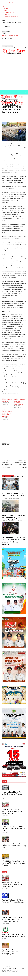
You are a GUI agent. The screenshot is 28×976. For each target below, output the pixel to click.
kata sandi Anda (6, 31)
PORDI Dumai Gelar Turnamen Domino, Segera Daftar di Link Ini (13, 935)
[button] (2, 92)
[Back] (2, 19)
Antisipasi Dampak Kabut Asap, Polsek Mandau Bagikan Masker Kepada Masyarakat (14, 517)
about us (5, 5)
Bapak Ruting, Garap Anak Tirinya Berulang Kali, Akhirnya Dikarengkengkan (13, 952)
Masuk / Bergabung (8, 2)
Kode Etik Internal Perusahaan (10, 16)
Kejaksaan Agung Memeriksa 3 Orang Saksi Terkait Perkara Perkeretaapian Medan (13, 919)
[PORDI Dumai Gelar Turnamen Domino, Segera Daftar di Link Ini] (14, 930)
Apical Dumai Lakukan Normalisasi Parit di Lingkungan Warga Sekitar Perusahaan (7, 413)
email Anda (4, 44)
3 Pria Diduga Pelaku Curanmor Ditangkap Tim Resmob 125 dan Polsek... (13, 863)
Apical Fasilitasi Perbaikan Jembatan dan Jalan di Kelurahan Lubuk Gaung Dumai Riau (19, 401)
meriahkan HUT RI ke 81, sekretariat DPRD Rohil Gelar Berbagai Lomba (12, 811)
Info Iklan (5, 8)
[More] (17, 118)
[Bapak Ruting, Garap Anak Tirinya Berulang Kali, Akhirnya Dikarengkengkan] (14, 945)
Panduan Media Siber (8, 12)
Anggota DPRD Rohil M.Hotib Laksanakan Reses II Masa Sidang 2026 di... (14, 828)
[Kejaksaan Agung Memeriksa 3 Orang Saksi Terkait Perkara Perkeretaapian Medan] (14, 912)
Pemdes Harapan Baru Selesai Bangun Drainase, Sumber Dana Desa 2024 (20, 465)
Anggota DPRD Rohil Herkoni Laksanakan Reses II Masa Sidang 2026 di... (14, 846)
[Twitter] (6, 118)
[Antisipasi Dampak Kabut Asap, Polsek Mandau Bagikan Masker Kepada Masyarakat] (14, 506)
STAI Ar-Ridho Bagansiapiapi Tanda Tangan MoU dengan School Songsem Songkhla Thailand (7, 466)
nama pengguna (6, 26)
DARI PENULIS (18, 476)
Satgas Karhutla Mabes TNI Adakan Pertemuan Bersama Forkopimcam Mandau (13, 495)
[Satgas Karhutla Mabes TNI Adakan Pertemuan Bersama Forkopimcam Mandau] (14, 484)
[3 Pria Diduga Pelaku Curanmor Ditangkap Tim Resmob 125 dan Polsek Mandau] (14, 856)
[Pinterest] (10, 118)
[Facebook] (3, 118)
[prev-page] (2, 547)
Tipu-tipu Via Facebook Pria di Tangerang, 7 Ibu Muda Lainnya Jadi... (13, 902)
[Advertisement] (14, 76)
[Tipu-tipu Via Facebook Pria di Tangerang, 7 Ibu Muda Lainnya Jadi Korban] (14, 895)
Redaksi (5, 7)
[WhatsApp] (13, 118)
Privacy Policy (6, 14)
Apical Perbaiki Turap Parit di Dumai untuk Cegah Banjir (7, 399)
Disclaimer (5, 10)
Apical (8, 444)
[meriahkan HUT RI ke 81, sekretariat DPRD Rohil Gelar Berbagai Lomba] (14, 804)
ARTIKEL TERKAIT (8, 476)
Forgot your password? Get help (10, 35)
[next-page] (3, 547)
